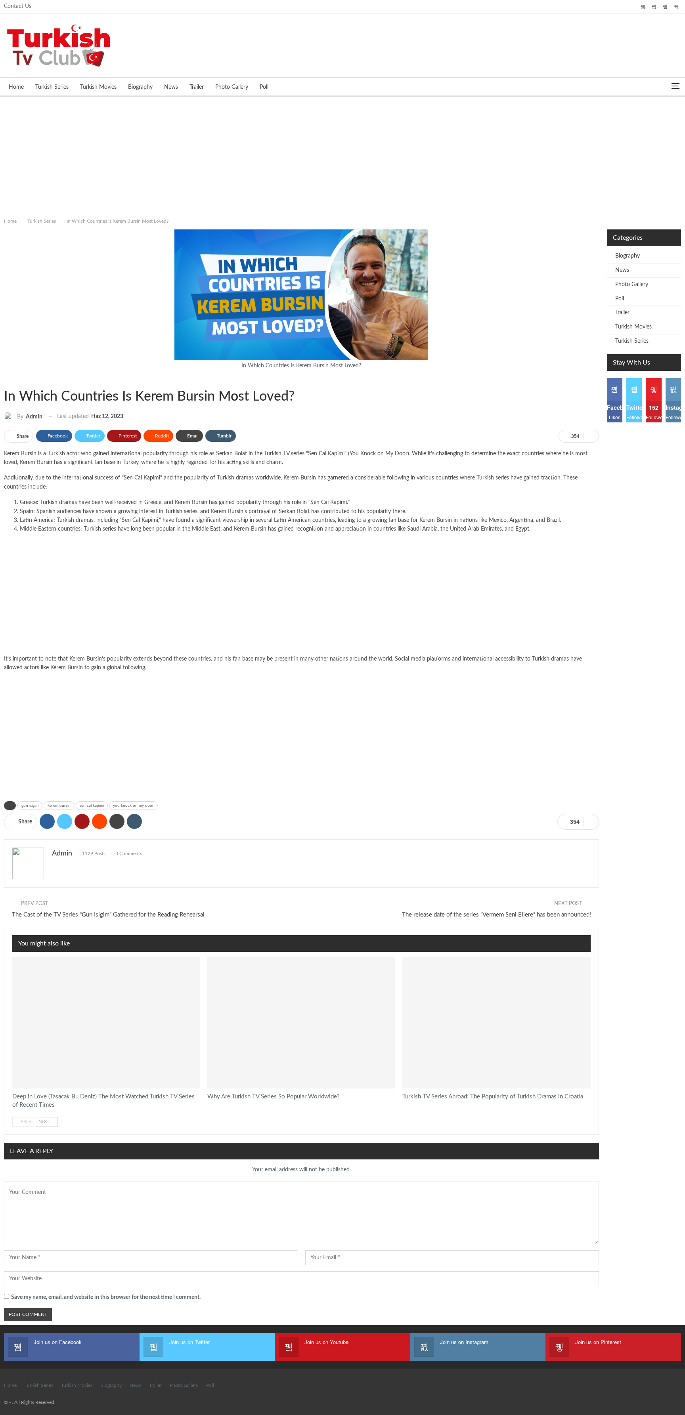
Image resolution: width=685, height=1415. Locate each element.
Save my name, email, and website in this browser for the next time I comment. (106, 1297)
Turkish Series (52, 87)
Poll (264, 87)
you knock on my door (133, 806)
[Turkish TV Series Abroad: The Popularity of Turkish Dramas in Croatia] (496, 1022)
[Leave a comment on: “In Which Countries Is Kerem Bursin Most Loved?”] (591, 436)
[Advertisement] (342, 155)
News (171, 87)
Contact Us (17, 6)
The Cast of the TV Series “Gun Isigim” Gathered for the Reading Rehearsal (108, 915)
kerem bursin (59, 806)
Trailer (196, 87)
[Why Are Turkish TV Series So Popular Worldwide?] (301, 1022)
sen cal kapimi (92, 806)
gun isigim (29, 806)
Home (16, 87)
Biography (140, 87)
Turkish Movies (98, 87)
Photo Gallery (231, 87)
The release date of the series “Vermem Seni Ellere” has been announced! (496, 915)
